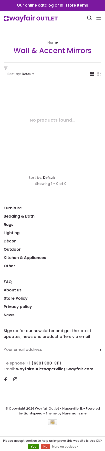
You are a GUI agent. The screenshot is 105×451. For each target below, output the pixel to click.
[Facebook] (6, 380)
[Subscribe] (95, 349)
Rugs (8, 224)
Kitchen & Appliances (25, 257)
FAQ (8, 282)
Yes (33, 446)
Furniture (13, 208)
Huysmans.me (74, 413)
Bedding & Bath (19, 216)
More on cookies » (65, 446)
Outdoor (12, 249)
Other (9, 266)
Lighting (12, 233)
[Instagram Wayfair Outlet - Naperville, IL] (15, 380)
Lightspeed (33, 413)
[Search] (90, 18)
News (9, 315)
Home (52, 42)
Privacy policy (18, 306)
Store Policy (16, 298)
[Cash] (52, 423)
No (45, 446)
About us (12, 290)
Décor (10, 241)
